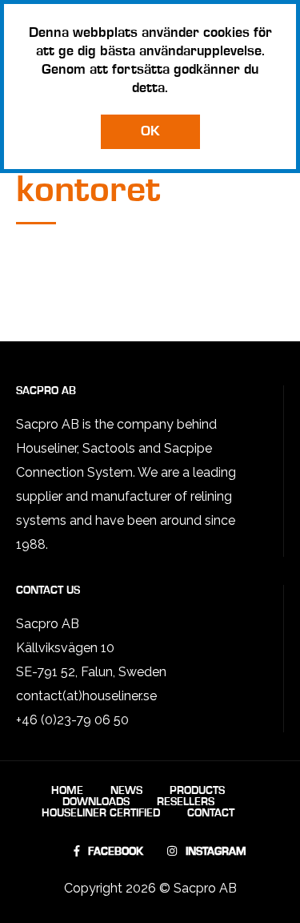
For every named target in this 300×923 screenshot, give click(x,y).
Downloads (96, 802)
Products (197, 790)
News (126, 790)
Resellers (185, 802)
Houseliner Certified (101, 813)
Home (67, 790)
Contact (210, 813)
